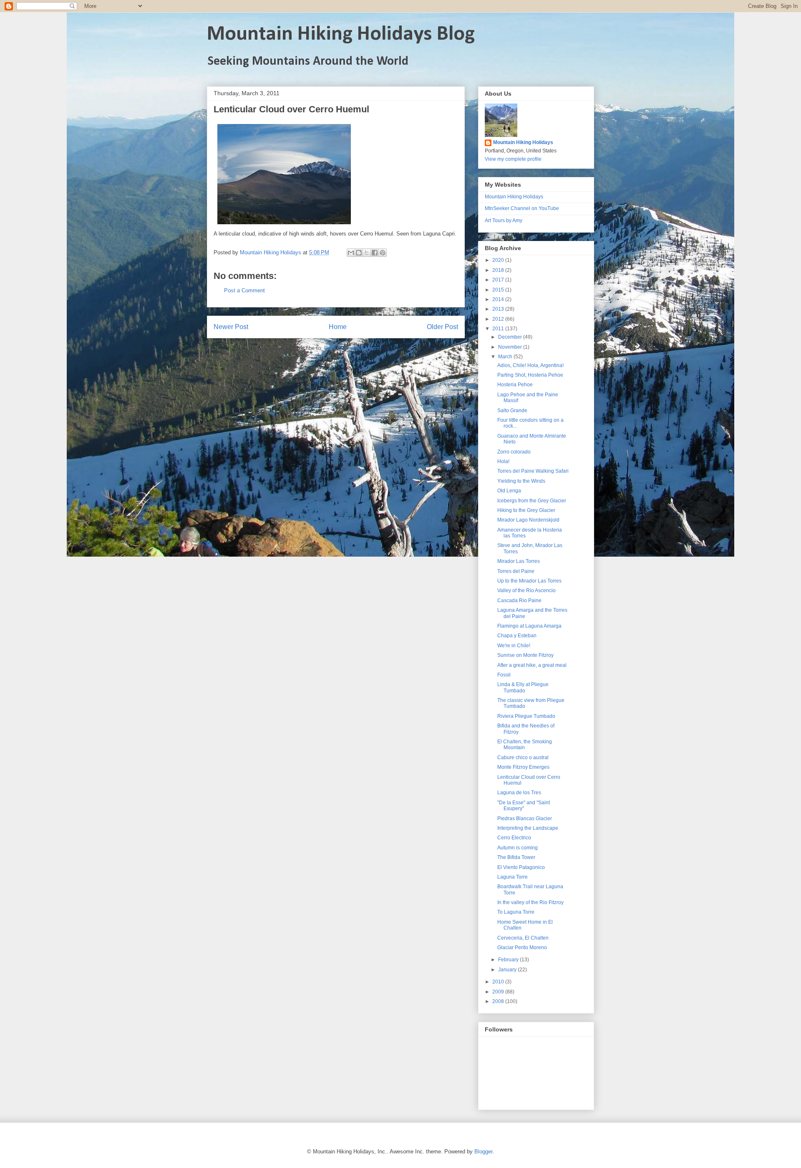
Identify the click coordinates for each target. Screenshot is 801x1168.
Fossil (504, 675)
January (508, 970)
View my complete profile (513, 159)
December (510, 337)
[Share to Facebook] (374, 252)
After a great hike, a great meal (532, 665)
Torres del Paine (515, 571)
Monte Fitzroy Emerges (523, 767)
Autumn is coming (517, 848)
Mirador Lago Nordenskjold (528, 520)
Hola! (503, 461)
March (506, 357)
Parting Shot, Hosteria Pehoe (530, 375)
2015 (498, 290)
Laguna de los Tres (519, 793)
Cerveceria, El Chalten (523, 938)
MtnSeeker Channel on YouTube (522, 208)
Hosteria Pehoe (515, 385)
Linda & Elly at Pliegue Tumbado (523, 687)
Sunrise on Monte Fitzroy (525, 655)
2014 (498, 299)
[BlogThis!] (359, 252)
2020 (498, 260)
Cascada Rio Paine (519, 600)
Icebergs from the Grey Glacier (531, 501)
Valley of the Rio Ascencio (526, 590)
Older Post (442, 326)
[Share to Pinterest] (382, 252)
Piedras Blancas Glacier (524, 818)
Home (338, 326)
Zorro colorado (514, 452)
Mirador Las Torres (518, 561)
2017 (498, 280)
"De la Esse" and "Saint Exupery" (523, 805)
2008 (498, 1001)
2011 (498, 329)
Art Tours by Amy (503, 220)
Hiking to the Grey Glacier (526, 510)
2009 (498, 992)
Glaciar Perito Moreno (522, 947)
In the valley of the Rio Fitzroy (530, 902)
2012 (498, 319)
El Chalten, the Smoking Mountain (524, 744)
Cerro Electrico (514, 838)
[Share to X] (367, 252)
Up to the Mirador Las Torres (529, 581)
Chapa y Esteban (517, 635)
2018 (498, 270)
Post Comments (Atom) (352, 348)
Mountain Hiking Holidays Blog (341, 34)
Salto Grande (512, 410)
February (509, 960)
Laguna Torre (512, 877)
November (510, 347)
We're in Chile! (513, 646)
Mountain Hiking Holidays (523, 142)
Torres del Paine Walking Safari (533, 471)
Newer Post (231, 326)
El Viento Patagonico (521, 867)
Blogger (483, 1151)
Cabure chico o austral (523, 757)
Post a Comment (244, 290)
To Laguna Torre (515, 912)
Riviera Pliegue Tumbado (526, 716)
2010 (498, 982)
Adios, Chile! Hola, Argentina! (530, 365)
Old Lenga (509, 491)
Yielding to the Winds (521, 481)
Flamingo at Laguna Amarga (529, 626)
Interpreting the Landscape (527, 828)
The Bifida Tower (516, 857)
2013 (498, 309)
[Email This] (351, 252)
